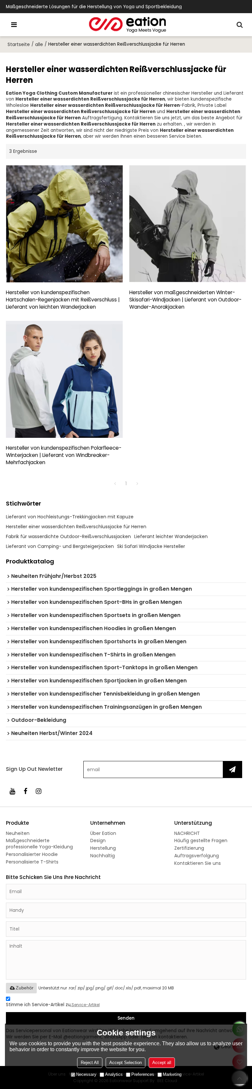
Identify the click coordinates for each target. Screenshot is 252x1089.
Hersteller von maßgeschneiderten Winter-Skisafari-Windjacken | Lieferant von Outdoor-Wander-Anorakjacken (185, 299)
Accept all (161, 1062)
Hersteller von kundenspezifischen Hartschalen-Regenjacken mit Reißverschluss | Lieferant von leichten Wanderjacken (63, 299)
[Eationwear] (127, 24)
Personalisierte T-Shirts (32, 862)
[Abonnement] (232, 769)
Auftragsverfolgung (196, 855)
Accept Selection (125, 1062)
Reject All (90, 1062)
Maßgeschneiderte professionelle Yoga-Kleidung (39, 843)
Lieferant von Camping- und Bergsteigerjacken (60, 546)
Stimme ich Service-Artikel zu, (53, 1005)
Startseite (19, 44)
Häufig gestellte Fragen (200, 840)
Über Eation (103, 833)
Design (98, 840)
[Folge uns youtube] (12, 791)
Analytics (114, 1074)
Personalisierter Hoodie (32, 854)
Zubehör (24, 987)
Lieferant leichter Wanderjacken (171, 536)
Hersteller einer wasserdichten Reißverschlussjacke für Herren (76, 526)
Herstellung (103, 848)
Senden (126, 1018)
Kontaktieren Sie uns (197, 863)
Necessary (86, 1074)
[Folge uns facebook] (25, 791)
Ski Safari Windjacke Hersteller (151, 546)
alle (39, 44)
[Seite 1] (115, 483)
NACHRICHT (187, 833)
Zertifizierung (189, 848)
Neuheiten (18, 833)
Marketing (172, 1074)
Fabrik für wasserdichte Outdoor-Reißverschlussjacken (68, 536)
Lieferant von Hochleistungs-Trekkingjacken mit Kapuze (70, 516)
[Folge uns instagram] (38, 791)
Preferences (142, 1074)
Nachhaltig (102, 855)
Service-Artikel (86, 1004)
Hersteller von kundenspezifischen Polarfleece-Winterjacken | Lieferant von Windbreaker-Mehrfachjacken (63, 455)
